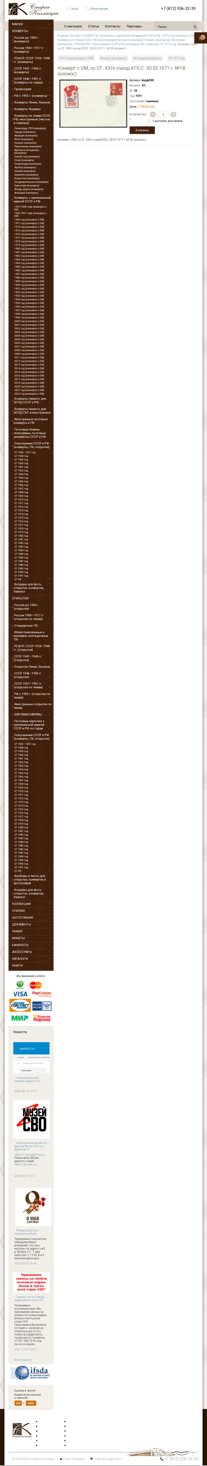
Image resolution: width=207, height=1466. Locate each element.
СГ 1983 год (21, 546)
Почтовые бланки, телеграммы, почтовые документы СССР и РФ (30, 433)
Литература (47, 1445)
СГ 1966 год (21, 485)
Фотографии (76, 1426)
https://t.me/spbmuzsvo (29, 1154)
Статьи (93, 26)
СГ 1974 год (21, 514)
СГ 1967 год (21, 488)
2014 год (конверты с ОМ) (29, 368)
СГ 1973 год (21, 510)
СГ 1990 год (21, 572)
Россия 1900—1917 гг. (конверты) (29, 49)
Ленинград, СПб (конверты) (30, 128)
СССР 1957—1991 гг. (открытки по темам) (28, 685)
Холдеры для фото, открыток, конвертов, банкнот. (29, 587)
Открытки (46, 1426)
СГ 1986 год (21, 557)
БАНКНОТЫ (20, 945)
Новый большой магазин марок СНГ (27, 1079)
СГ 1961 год (21, 467)
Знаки (44, 1436)
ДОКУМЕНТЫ (21, 924)
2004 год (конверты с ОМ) (29, 335)
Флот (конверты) (23, 139)
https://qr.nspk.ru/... (26, 1164)
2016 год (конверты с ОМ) (29, 375)
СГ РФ (17, 579)
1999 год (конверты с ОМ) (29, 317)
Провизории (22, 89)
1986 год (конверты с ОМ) (29, 270)
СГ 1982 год (21, 543)
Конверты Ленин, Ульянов (32, 102)
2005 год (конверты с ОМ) (29, 339)
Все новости (22, 1359)
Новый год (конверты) (27, 156)
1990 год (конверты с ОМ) (29, 285)
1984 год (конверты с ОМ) (29, 263)
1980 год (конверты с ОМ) (29, 248)
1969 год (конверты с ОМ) (29, 219)
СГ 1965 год (21, 481)
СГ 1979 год (21, 532)
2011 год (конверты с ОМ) (29, 357)
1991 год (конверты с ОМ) (29, 288)
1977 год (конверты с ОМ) (29, 237)
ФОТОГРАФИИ (22, 917)
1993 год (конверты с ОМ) (29, 295)
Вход (74, 8)
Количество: (138, 117)
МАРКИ (17, 24)
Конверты (74, 1421)
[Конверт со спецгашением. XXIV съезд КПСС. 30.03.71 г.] (93, 103)
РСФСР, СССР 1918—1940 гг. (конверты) (32, 60)
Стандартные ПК (26, 625)
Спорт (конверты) (24, 160)
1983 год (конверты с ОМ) (29, 259)
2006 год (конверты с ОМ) (29, 343)
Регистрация (99, 8)
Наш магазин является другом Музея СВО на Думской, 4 (30, 1146)
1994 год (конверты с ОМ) (29, 299)
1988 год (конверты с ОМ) (29, 277)
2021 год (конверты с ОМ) (29, 390)
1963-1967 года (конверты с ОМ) (30, 214)
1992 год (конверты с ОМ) (29, 292)
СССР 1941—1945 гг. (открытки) (28, 658)
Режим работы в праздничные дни (26, 1232)
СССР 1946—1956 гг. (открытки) (28, 675)
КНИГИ (17, 965)
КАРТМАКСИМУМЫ (28, 714)
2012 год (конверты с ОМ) (29, 361)
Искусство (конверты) (27, 178)
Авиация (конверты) (26, 135)
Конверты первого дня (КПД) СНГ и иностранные (32, 410)
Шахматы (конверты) (26, 174)
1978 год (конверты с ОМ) (29, 241)
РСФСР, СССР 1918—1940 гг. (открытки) (32, 648)
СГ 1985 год (21, 554)
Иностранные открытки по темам (33, 706)
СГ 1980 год (21, 535)
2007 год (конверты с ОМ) (29, 346)
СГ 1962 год (21, 470)
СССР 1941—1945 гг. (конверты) (28, 70)
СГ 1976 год (21, 521)
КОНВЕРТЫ (20, 31)
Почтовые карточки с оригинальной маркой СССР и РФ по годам (29, 724)
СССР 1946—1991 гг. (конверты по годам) (28, 80)
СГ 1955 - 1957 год (25, 452)
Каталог (75, 35)
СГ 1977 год (21, 525)
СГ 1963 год (21, 474)
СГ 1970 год (21, 499)
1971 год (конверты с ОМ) (29, 223)
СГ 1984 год (21, 550)
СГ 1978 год (21, 528)
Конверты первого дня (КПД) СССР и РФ (30, 400)
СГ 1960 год (21, 463)
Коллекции (75, 1440)
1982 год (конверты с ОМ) (29, 256)
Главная (63, 35)
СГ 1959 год (21, 459)
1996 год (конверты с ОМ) (29, 306)
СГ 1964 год (21, 477)
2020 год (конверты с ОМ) (29, 386)
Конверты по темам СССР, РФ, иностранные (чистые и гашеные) (32, 119)
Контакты (112, 26)
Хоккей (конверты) (25, 171)
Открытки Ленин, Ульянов (32, 667)
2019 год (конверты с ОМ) (29, 383)
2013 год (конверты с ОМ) (29, 364)
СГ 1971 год (21, 503)
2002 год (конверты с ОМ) (29, 328)
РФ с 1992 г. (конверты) (30, 96)
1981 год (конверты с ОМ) (29, 252)
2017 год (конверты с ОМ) (29, 379)
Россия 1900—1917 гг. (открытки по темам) (29, 617)
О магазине (73, 26)
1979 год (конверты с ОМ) (29, 245)
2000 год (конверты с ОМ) (29, 321)
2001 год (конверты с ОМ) (29, 324)
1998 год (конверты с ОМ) (29, 314)
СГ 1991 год (21, 575)
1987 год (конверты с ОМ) (29, 274)
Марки (44, 1421)
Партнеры (134, 26)
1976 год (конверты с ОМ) (29, 234)
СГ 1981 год (21, 539)
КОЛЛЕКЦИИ (21, 904)
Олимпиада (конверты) (27, 163)
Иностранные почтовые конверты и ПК (31, 421)
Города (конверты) (25, 132)
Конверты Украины (27, 109)
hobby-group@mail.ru (108, 1459)
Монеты (73, 1436)
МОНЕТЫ (18, 938)
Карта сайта (76, 1445)
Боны (43, 1440)
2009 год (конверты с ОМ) (29, 353)
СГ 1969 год (21, 496)
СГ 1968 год (21, 492)
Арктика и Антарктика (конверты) (26, 151)
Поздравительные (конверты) (31, 182)
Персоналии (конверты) (28, 146)
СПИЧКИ (18, 911)
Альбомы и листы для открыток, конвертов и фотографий (30, 879)
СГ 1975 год (21, 517)
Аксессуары (48, 1431)
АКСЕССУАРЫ (22, 952)
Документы (75, 1431)
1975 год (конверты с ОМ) (29, 230)
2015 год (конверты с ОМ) (29, 372)
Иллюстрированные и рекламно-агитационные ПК (31, 635)
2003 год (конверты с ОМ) (29, 332)
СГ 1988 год (21, 565)
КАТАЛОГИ (20, 959)
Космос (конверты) (25, 142)
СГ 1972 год (21, 506)
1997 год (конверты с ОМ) (29, 310)
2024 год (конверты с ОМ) (29, 393)
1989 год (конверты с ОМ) (29, 281)
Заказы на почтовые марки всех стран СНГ (29, 1298)
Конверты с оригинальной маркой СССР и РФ (32, 199)
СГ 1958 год (21, 456)
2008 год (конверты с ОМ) (29, 350)
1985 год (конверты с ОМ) (29, 266)
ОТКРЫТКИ (20, 598)
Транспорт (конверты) (26, 185)
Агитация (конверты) (26, 192)
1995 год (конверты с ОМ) (29, 303)
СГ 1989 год (21, 568)
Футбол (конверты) (25, 167)
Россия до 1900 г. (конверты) (26, 39)
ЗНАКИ (17, 931)
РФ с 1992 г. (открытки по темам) (32, 695)
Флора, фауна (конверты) (28, 189)
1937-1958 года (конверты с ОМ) (30, 208)
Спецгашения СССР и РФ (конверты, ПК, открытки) (32, 445)
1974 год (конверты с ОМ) (29, 227)
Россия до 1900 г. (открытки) (26, 606)
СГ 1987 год (21, 561)
